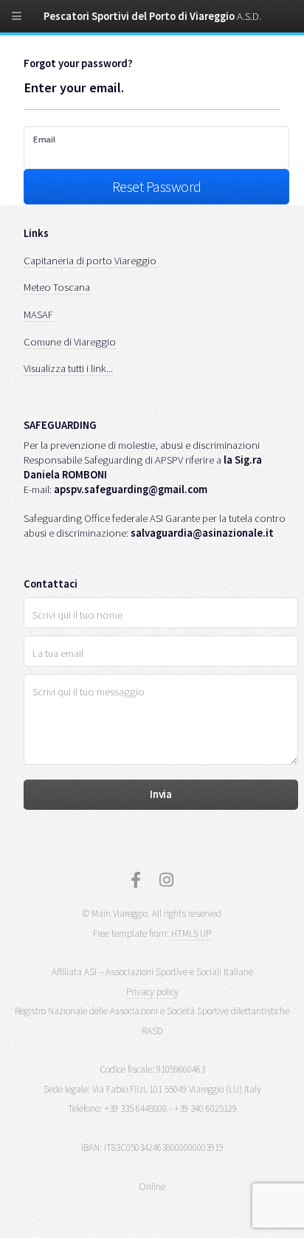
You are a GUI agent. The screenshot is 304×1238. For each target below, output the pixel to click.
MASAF (38, 314)
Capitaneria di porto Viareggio (90, 260)
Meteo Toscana (57, 287)
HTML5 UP (191, 933)
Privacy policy (152, 992)
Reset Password (156, 186)
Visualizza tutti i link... (68, 368)
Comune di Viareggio (70, 341)
